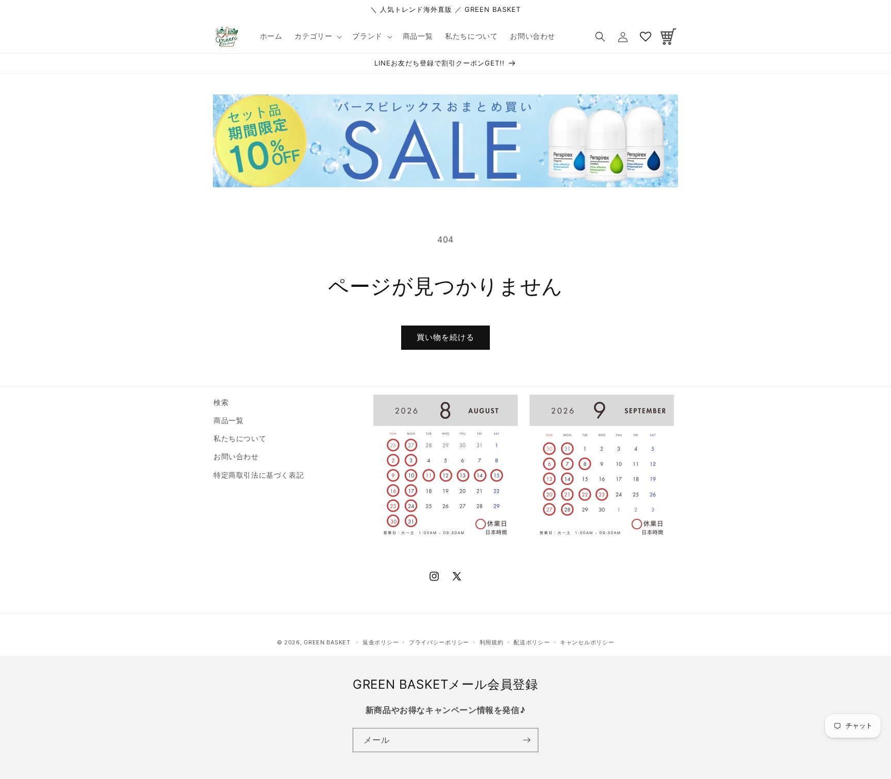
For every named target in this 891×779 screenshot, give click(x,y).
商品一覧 (228, 420)
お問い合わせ (236, 456)
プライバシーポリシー (439, 642)
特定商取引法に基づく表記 (258, 474)
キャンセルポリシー (587, 642)
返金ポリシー (380, 642)
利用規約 (492, 642)
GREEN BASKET (327, 642)
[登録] (526, 740)
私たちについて (239, 438)
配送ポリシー (532, 642)
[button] (317, 36)
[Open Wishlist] (645, 36)
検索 (220, 402)
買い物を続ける (445, 337)
